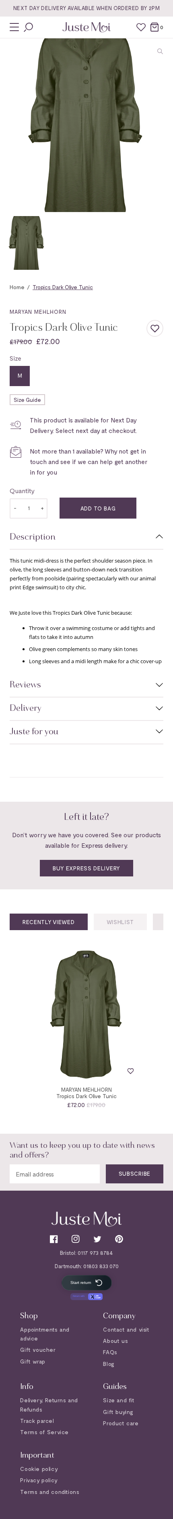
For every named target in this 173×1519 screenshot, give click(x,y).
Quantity (22, 490)
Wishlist (120, 921)
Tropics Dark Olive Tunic (86, 1096)
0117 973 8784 (95, 1252)
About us (115, 1340)
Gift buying (118, 1411)
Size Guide (27, 399)
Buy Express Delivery (86, 868)
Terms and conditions (49, 1491)
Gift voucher (38, 1349)
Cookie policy (39, 1468)
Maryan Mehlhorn (38, 312)
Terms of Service (44, 1432)
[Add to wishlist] (154, 328)
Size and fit (118, 1400)
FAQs (110, 1352)
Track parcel (37, 1420)
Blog (108, 1363)
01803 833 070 (101, 1266)
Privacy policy (39, 1480)
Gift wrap (32, 1361)
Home (17, 287)
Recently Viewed (49, 921)
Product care (120, 1423)
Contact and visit (126, 1329)
